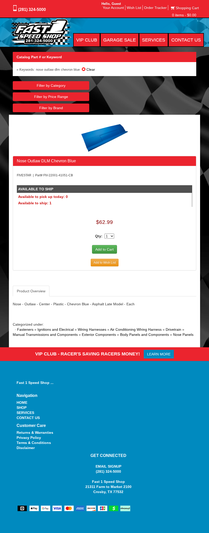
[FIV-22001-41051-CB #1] (104, 138)
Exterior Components (99, 335)
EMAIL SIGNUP (108, 466)
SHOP (22, 408)
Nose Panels (183, 335)
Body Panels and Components (144, 335)
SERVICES (25, 413)
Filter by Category (51, 85)
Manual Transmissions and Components (45, 335)
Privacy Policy (29, 438)
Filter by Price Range (51, 97)
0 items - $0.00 (184, 15)
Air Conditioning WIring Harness (136, 329)
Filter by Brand (51, 108)
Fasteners (25, 329)
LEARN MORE (159, 354)
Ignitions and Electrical (55, 329)
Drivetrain (173, 329)
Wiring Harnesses (92, 329)
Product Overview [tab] (31, 291)
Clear (90, 69)
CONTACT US (28, 418)
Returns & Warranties (35, 432)
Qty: (98, 236)
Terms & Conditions (34, 443)
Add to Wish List (105, 262)
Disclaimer (26, 448)
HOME (22, 402)
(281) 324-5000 (32, 9)
